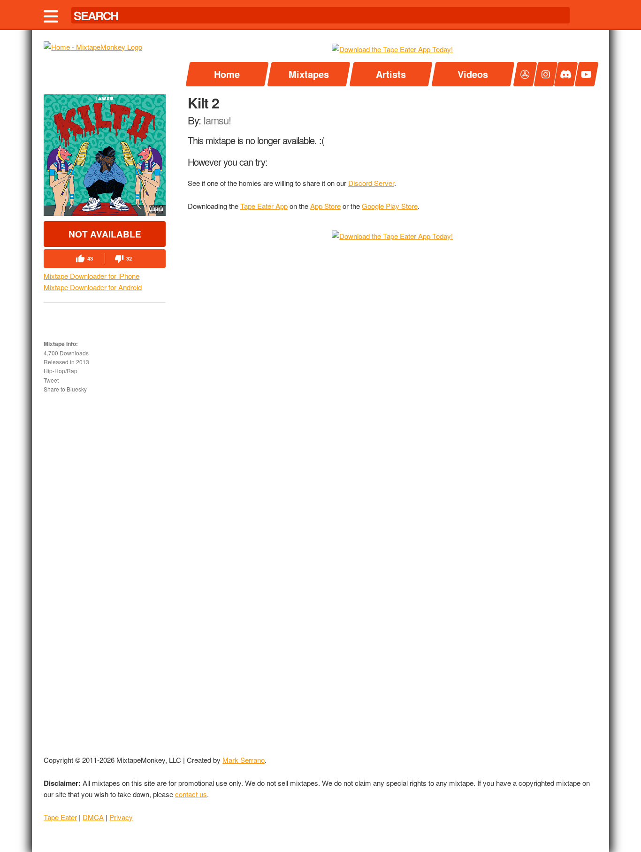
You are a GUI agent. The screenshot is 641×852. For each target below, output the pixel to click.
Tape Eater (60, 817)
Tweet (51, 380)
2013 (82, 362)
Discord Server (371, 183)
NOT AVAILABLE (105, 234)
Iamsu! (217, 120)
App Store (325, 206)
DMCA (93, 817)
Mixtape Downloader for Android (93, 287)
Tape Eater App (264, 206)
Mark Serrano (243, 760)
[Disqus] (392, 361)
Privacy (121, 817)
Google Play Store (390, 206)
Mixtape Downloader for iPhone (91, 276)
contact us (191, 794)
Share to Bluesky (65, 389)
